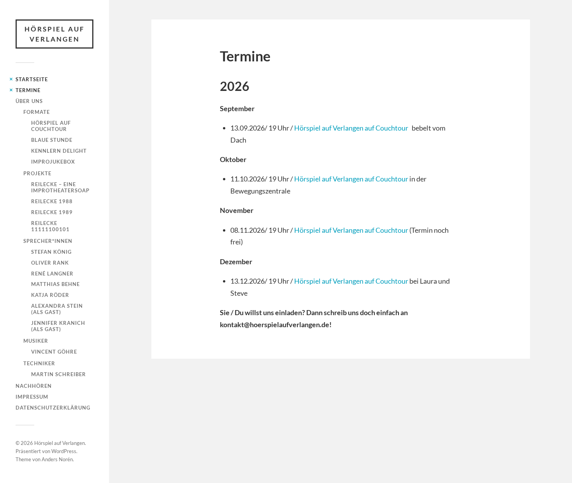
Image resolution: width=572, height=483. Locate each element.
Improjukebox (53, 162)
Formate (36, 112)
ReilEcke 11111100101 (50, 226)
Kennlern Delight (59, 151)
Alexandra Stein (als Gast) (57, 309)
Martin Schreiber (58, 374)
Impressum (32, 397)
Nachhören (34, 386)
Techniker (39, 363)
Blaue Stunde (51, 140)
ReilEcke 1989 (52, 212)
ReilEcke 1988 (52, 201)
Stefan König (51, 252)
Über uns (29, 101)
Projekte (37, 173)
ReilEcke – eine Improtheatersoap (60, 187)
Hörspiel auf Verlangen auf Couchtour (351, 128)
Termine (28, 90)
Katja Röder (50, 295)
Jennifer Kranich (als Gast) (58, 326)
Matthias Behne (55, 284)
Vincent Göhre (54, 352)
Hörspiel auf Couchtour (51, 126)
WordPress (63, 451)
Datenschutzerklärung (53, 408)
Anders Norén (57, 459)
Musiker (35, 341)
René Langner (52, 273)
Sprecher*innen (47, 241)
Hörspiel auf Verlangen (55, 34)
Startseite (32, 79)
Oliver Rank (50, 263)
